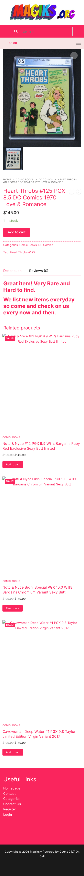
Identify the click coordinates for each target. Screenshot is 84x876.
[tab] (12, 271)
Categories (11, 799)
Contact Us (12, 804)
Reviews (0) (38, 271)
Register (9, 809)
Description (12, 271)
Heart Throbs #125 (22, 252)
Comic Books (25, 179)
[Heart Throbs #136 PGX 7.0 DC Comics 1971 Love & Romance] (71, 192)
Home (7, 179)
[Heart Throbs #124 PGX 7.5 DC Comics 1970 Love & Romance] (78, 192)
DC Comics (46, 179)
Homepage (11, 788)
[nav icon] (78, 43)
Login (7, 814)
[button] (74, 55)
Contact (9, 794)
